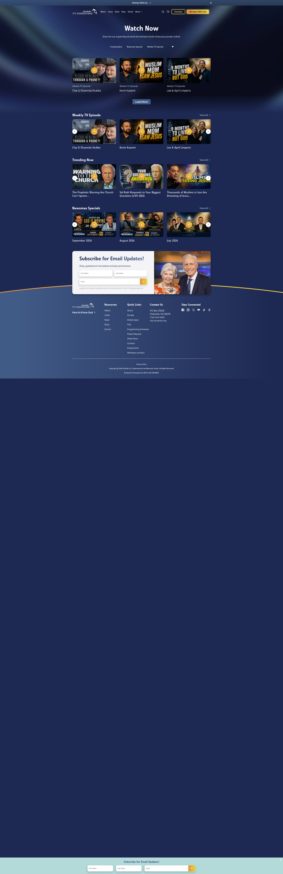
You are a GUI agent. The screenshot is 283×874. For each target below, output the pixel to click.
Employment (133, 348)
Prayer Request (134, 334)
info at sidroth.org (158, 320)
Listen (110, 12)
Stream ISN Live (197, 11)
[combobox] (171, 46)
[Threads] (209, 310)
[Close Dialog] (280, 860)
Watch (103, 12)
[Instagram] (188, 310)
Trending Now (116, 46)
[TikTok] (204, 310)
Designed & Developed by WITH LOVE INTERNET (141, 373)
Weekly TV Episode (155, 46)
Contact (131, 343)
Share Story (132, 338)
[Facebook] (183, 310)
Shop (123, 12)
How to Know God (82, 312)
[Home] (84, 12)
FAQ (129, 324)
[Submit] (143, 282)
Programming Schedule (138, 329)
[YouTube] (198, 310)
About (137, 12)
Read (117, 12)
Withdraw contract (135, 352)
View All (204, 115)
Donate (178, 11)
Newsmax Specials (134, 46)
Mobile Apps (133, 320)
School (130, 12)
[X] (193, 310)
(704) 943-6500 (157, 317)
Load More (141, 101)
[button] (210, 2)
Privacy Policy (141, 364)
